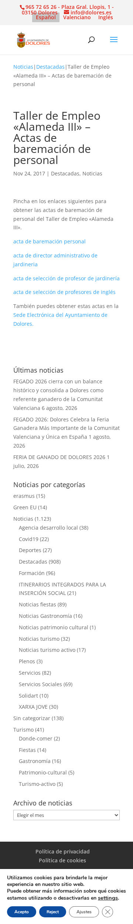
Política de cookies (62, 860)
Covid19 (28, 539)
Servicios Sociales (40, 684)
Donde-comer (35, 738)
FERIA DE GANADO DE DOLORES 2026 (59, 457)
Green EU (25, 507)
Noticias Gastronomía (45, 615)
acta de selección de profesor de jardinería (66, 278)
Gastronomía (35, 760)
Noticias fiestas (37, 604)
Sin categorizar (31, 718)
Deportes (30, 550)
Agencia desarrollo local (48, 527)
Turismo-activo (37, 783)
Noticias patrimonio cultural (53, 627)
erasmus (24, 495)
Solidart (28, 695)
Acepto (21, 912)
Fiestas (27, 749)
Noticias (23, 66)
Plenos (27, 661)
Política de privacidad (62, 851)
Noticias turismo (39, 638)
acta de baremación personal (49, 241)
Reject (53, 912)
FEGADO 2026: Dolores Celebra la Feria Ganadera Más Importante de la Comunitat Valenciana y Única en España (66, 428)
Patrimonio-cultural (43, 772)
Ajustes (84, 912)
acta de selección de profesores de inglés (64, 291)
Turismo (23, 729)
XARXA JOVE (33, 706)
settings (108, 897)
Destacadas (50, 66)
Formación (32, 572)
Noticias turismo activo (47, 649)
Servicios (30, 672)
